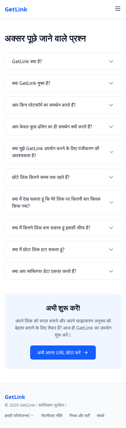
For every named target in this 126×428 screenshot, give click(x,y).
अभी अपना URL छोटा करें (59, 352)
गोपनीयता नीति (51, 415)
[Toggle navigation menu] (117, 8)
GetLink (16, 9)
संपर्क (100, 415)
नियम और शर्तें (79, 415)
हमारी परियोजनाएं (17, 415)
